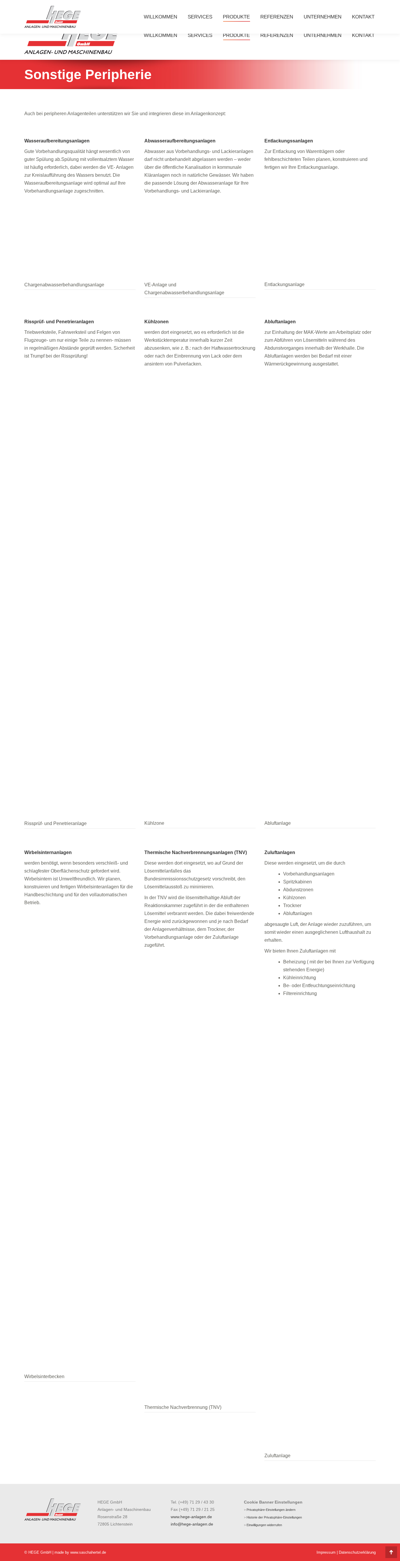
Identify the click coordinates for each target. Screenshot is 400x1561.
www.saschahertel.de (88, 1552)
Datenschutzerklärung (357, 1552)
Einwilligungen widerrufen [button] (264, 1525)
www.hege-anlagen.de (191, 1516)
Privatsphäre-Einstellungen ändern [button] (271, 1509)
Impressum (326, 1552)
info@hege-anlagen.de (192, 1524)
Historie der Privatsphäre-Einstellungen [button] (274, 1517)
